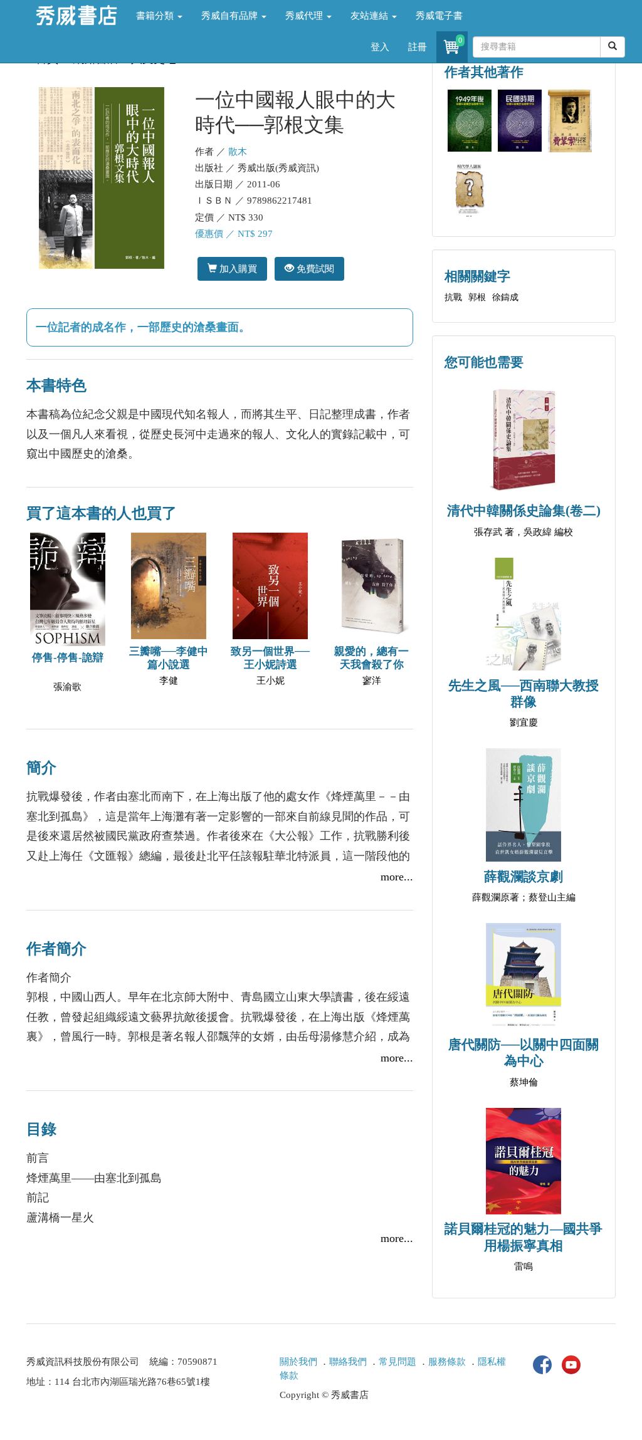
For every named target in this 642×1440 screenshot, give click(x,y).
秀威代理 (305, 16)
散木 (237, 152)
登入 (380, 47)
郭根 (477, 297)
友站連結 (370, 16)
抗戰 (453, 297)
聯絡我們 (348, 1362)
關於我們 (298, 1362)
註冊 (417, 47)
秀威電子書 (439, 16)
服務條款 (447, 1362)
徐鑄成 (505, 297)
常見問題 (397, 1362)
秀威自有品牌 (230, 16)
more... (397, 876)
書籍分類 (156, 16)
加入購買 (237, 268)
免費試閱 (314, 268)
